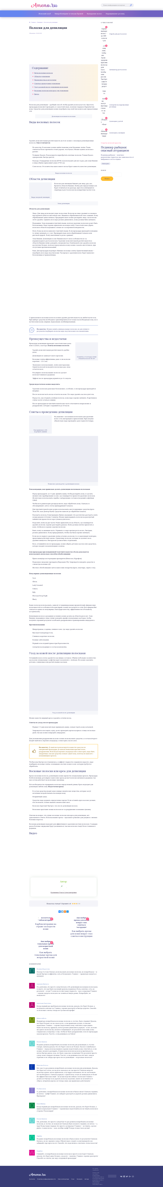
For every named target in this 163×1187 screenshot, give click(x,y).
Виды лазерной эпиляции (40, 197)
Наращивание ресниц (115, 14)
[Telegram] (62, 911)
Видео (36, 94)
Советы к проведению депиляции (47, 83)
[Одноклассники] (65, 911)
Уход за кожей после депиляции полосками (51, 87)
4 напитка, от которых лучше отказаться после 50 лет (87, 357)
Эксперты (79, 1179)
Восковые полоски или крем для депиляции (51, 91)
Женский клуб (44, 14)
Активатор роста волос (118, 70)
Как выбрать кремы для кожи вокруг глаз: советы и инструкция (81, 933)
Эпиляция (39, 22)
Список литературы (63, 1179)
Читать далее (105, 163)
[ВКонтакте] (59, 911)
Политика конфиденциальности (46, 1179)
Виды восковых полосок (43, 73)
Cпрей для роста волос (118, 34)
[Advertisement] (63, 49)
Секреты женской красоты (111, 143)
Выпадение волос (94, 14)
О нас (72, 1179)
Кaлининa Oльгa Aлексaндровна (64, 892)
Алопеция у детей (116, 121)
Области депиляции (42, 76)
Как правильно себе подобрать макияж (40, 431)
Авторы (87, 1179)
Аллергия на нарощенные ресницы (119, 106)
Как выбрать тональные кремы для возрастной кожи (46, 955)
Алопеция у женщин (117, 133)
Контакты (32, 1179)
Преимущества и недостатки (45, 80)
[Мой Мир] (67, 911)
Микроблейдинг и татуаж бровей (69, 14)
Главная (33, 22)
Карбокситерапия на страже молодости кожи (45, 926)
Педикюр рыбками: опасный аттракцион (115, 149)
